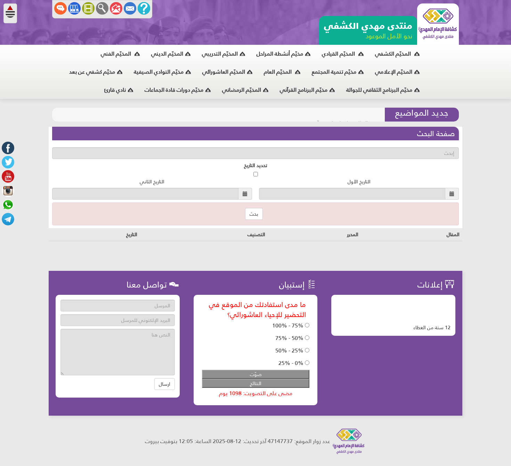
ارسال (164, 384)
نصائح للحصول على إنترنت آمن (342, 114)
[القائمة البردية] (116, 8)
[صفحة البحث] (102, 8)
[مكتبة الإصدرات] (74, 8)
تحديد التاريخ (255, 165)
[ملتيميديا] (88, 8)
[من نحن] (144, 8)
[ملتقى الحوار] (60, 8)
